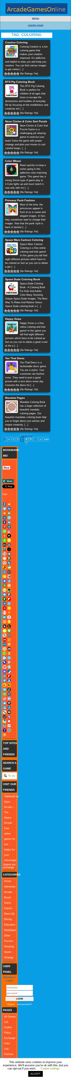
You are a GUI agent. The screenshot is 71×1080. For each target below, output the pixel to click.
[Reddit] (9, 504)
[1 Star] (5, 73)
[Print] (4, 513)
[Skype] (4, 689)
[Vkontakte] (9, 522)
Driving (8, 919)
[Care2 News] (9, 567)
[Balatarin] (4, 549)
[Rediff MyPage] (9, 676)
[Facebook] (4, 504)
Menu (35, 18)
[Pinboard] (4, 662)
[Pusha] (9, 671)
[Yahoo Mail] (4, 730)
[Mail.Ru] (9, 635)
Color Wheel (13, 160)
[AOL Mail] (4, 545)
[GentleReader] (9, 603)
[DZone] (4, 590)
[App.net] (9, 545)
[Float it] (9, 518)
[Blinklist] (9, 554)
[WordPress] (4, 726)
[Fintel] (4, 599)
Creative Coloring (16, 42)
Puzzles (8, 941)
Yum (4, 494)
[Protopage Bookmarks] (4, 671)
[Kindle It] (9, 626)
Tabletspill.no (11, 796)
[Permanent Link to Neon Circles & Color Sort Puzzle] (11, 130)
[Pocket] (4, 667)
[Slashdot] (9, 689)
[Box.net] (9, 563)
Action (7, 881)
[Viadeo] (4, 717)
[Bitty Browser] (4, 554)
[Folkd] (4, 603)
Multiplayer (10, 930)
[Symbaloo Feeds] (9, 698)
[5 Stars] (17, 73)
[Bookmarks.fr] (4, 563)
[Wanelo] (4, 721)
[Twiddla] (4, 712)
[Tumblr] (4, 522)
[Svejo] (4, 698)
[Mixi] (4, 649)
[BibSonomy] (9, 549)
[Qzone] (4, 676)
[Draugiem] (9, 585)
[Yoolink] (9, 730)
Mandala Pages (15, 397)
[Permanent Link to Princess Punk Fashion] (11, 209)
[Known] (4, 631)
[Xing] (9, 527)
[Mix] (9, 644)
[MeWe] (4, 644)
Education (9, 924)
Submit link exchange (9, 866)
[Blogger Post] (4, 558)
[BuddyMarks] (4, 567)
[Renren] (9, 680)
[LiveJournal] (4, 635)
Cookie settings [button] (50, 1068)
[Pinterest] (4, 527)
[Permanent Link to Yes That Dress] (11, 367)
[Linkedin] (9, 509)
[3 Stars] (11, 73)
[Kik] (4, 626)
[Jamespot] (4, 622)
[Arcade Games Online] (36, 9)
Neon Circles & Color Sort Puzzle (26, 121)
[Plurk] (9, 662)
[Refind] (4, 680)
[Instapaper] (9, 617)
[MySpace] (9, 649)
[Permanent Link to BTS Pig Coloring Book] (11, 90)
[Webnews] (9, 721)
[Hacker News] (9, 613)
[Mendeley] (4, 640)
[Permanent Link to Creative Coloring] (11, 51)
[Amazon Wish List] (9, 540)
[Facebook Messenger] (4, 594)
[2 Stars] (8, 73)
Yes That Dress (14, 358)
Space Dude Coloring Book (22, 279)
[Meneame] (9, 640)
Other (7, 935)
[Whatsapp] (4, 531)
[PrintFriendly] (9, 667)
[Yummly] (4, 536)
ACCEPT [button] (35, 1073)
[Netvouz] (4, 653)
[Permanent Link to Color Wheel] (11, 169)
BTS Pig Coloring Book (20, 81)
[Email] (9, 513)
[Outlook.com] (4, 658)
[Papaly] (9, 658)
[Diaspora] (4, 581)
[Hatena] (4, 617)
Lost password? (24, 1004)
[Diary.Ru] (9, 576)
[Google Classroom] (9, 608)
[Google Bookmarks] (4, 608)
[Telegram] (4, 703)
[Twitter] (4, 509)
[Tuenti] (9, 708)
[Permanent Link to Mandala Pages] (11, 406)
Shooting (9, 946)
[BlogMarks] (9, 558)
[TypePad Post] (9, 712)
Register (11, 1004)
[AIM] (4, 540)
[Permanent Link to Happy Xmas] (11, 327)
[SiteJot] (9, 685)
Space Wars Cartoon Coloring (24, 239)
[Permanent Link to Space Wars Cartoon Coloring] (11, 248)
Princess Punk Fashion (20, 200)
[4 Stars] (14, 73)
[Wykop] (9, 726)
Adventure (9, 886)
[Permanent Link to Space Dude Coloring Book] (11, 288)
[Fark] (9, 594)
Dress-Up (9, 913)
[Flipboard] (9, 599)
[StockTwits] (9, 694)
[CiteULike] (4, 572)
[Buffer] (9, 536)
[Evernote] (9, 590)
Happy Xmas (13, 318)
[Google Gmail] (4, 613)
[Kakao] (9, 622)
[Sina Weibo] (4, 685)
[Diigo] (9, 581)
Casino (8, 908)
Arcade (8, 892)
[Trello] (4, 708)
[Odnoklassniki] (9, 653)
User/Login (35, 25)
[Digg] (4, 518)
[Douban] (4, 585)
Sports (7, 952)
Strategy (8, 957)
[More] (4, 735)
